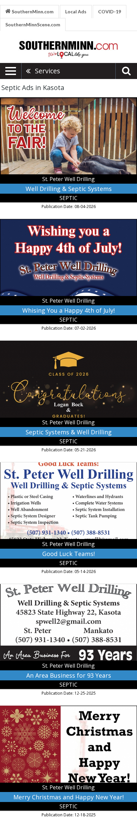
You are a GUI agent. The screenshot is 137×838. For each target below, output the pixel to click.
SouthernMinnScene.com (32, 24)
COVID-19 (109, 11)
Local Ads (75, 11)
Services (47, 70)
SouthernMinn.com (32, 11)
